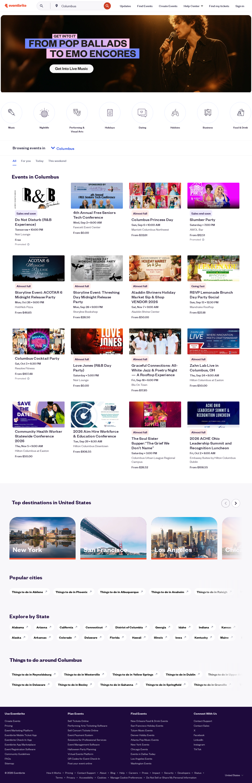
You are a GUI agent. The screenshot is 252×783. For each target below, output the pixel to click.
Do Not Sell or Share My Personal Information (171, 777)
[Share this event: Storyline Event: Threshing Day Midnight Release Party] (117, 276)
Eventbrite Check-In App (18, 740)
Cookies (101, 777)
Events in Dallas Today (143, 754)
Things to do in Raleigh (212, 592)
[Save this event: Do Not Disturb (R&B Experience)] (50, 203)
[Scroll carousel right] (236, 503)
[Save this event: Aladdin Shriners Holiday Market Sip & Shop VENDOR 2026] (166, 276)
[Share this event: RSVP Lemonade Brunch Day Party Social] (234, 276)
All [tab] (14, 161)
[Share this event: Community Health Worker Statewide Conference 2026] (59, 422)
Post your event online (80, 763)
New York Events (140, 744)
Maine (224, 637)
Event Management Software (84, 744)
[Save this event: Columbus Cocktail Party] (50, 349)
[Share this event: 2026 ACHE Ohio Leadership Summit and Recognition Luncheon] (234, 422)
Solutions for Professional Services (87, 740)
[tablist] (39, 162)
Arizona (41, 627)
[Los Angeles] (184, 556)
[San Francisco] (113, 556)
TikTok (197, 749)
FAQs (8, 758)
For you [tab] (26, 161)
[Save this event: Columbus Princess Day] (166, 203)
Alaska (16, 637)
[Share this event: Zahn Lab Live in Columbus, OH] (234, 349)
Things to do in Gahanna (116, 684)
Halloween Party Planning (82, 749)
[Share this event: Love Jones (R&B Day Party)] (117, 349)
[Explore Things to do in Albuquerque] (143, 592)
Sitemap (9, 763)
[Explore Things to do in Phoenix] (91, 592)
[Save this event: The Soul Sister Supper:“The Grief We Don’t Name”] (166, 422)
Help (122, 773)
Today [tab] (39, 161)
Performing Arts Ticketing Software (87, 725)
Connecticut (94, 627)
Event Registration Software (20, 749)
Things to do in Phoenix (71, 592)
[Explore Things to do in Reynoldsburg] (55, 674)
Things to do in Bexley (73, 684)
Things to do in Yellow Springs (132, 674)
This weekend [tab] (57, 161)
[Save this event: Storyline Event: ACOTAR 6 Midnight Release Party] (50, 276)
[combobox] (81, 5)
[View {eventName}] (39, 196)
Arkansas (40, 637)
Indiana (204, 627)
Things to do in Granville (210, 684)
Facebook (199, 735)
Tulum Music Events (142, 730)
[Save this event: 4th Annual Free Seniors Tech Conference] (108, 203)
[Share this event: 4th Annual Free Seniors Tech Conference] (117, 203)
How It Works (53, 773)
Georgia (160, 627)
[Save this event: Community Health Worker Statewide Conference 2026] (50, 422)
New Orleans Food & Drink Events (149, 721)
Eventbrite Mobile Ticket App (21, 735)
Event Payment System (80, 735)
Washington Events (141, 763)
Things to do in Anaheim (167, 592)
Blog (112, 773)
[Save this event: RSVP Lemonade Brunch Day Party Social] (224, 276)
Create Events (12, 721)
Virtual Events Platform (80, 754)
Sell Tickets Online (78, 721)
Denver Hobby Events (142, 735)
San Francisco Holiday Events (147, 725)
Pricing (9, 725)
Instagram (199, 744)
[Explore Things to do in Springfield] (185, 684)
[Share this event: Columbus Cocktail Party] (59, 349)
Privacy (71, 777)
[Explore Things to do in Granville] (231, 684)
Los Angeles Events (141, 758)
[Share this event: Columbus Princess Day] (176, 203)
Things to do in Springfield (163, 684)
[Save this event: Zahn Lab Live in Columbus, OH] (224, 349)
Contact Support (203, 721)
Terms (59, 777)
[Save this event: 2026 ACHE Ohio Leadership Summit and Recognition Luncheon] (224, 422)
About (103, 773)
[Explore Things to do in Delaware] (49, 684)
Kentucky (201, 637)
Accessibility (86, 777)
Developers (184, 773)
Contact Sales (201, 725)
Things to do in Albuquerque (119, 592)
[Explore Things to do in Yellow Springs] (157, 674)
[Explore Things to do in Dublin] (200, 674)
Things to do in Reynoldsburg (31, 674)
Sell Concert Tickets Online (83, 730)
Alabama (18, 627)
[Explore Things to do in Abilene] (47, 592)
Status (197, 773)
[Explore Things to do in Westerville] (104, 674)
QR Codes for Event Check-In (84, 758)
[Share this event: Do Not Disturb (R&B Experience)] (59, 203)
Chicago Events (139, 749)
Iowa (178, 637)
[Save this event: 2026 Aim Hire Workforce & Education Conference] (108, 422)
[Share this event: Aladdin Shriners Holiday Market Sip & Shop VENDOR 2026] (176, 276)
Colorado (65, 637)
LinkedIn (198, 740)
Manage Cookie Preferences (126, 777)
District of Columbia (129, 627)
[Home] (15, 6)
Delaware (90, 637)
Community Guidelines (17, 754)
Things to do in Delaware (28, 684)
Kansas (226, 627)
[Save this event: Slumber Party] (224, 203)
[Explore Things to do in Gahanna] (137, 684)
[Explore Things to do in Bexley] (92, 684)
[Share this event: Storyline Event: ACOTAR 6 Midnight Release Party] (59, 276)
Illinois (158, 637)
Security (168, 773)
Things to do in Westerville (82, 674)
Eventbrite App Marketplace (20, 744)
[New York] (42, 556)
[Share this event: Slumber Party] (234, 203)
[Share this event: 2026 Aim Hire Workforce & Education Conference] (117, 422)
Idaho (182, 627)
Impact (156, 773)
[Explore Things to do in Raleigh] (231, 592)
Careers (133, 773)
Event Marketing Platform (19, 730)
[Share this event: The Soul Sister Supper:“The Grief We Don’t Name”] (176, 422)
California (66, 627)
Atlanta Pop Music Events (145, 740)
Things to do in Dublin (180, 674)
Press (145, 773)
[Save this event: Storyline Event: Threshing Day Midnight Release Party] (108, 276)
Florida (115, 637)
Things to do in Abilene (27, 592)
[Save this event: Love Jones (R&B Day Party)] (108, 349)
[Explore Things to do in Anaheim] (188, 592)
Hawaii (136, 637)
